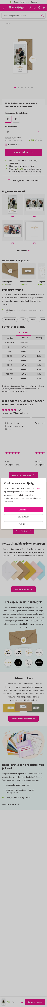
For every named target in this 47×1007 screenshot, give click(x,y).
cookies (37, 488)
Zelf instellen (23, 516)
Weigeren (23, 523)
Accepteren (24, 509)
